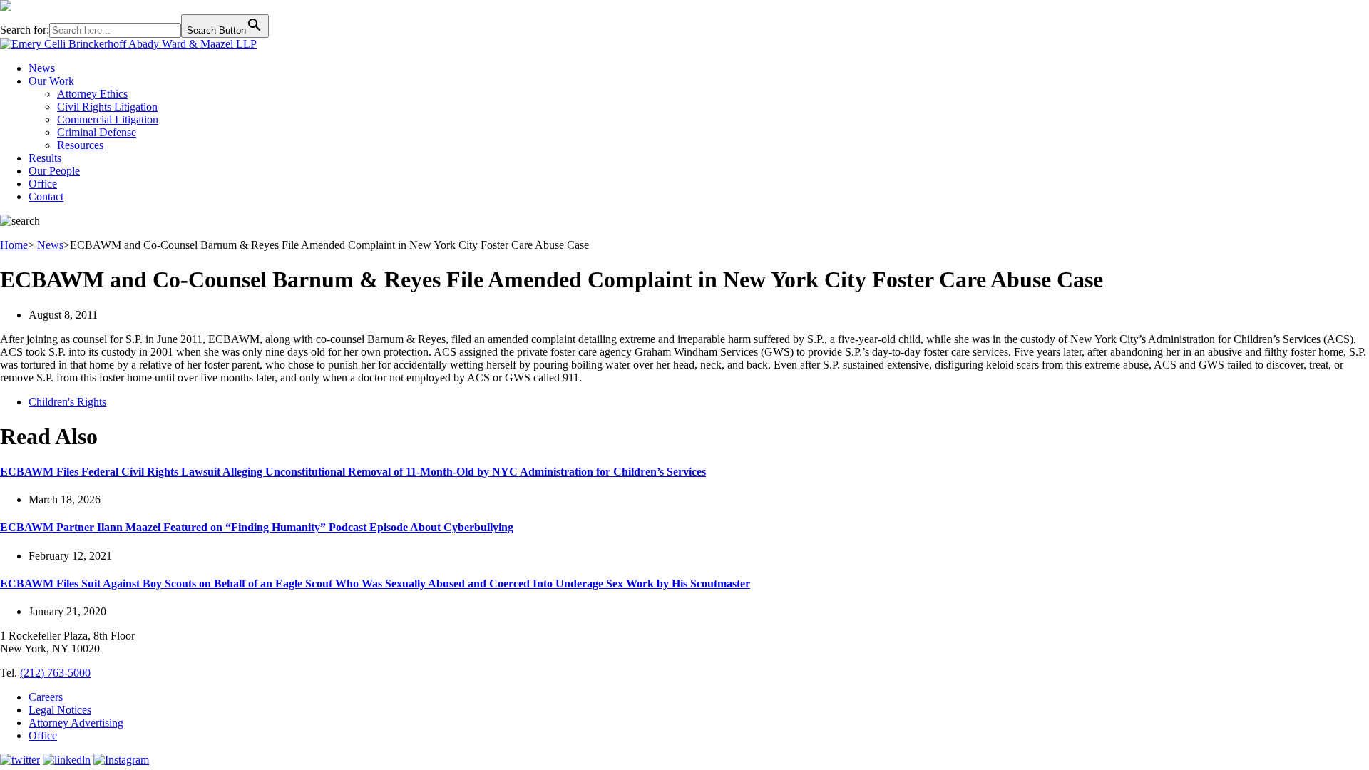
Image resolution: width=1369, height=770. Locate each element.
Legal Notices (60, 710)
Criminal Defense (96, 132)
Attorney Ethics (92, 94)
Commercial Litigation (107, 119)
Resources (80, 145)
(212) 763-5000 (55, 673)
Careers (46, 697)
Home (14, 245)
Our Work (51, 81)
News (42, 68)
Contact (46, 196)
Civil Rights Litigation (107, 107)
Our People (54, 171)
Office (43, 184)
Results (45, 158)
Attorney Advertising (76, 723)
